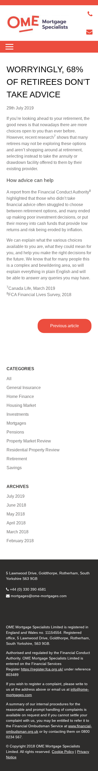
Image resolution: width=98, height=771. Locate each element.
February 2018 (20, 541)
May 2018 (16, 514)
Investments (18, 414)
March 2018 (17, 532)
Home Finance (20, 396)
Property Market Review (29, 441)
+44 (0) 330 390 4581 (28, 589)
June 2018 (16, 505)
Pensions (15, 432)
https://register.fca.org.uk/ (42, 669)
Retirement (17, 459)
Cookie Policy (63, 752)
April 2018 (16, 523)
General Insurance (24, 387)
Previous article (64, 326)
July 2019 (16, 496)
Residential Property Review (33, 450)
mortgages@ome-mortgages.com (39, 596)
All (9, 378)
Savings (14, 467)
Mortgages (16, 423)
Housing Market (21, 405)
